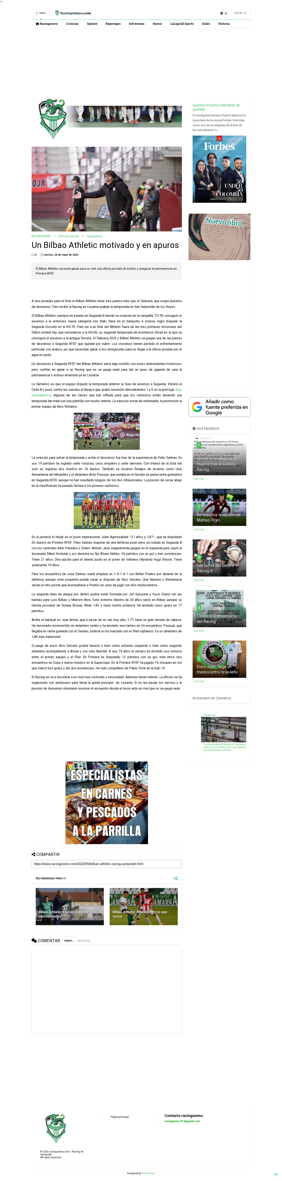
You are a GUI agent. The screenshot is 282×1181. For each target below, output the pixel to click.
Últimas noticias (68, 236)
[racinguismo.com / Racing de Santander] (72, 14)
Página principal (119, 1116)
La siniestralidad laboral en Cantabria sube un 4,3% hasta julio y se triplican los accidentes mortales (224, 747)
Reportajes (113, 23)
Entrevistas (137, 23)
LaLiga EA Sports (182, 23)
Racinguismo (48, 23)
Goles (206, 23)
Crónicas (72, 23)
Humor (157, 23)
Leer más (198, 478)
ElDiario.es (209, 715)
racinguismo (94, 236)
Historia (224, 23)
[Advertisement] (141, 63)
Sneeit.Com (148, 1173)
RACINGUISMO (41, 236)
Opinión (92, 23)
